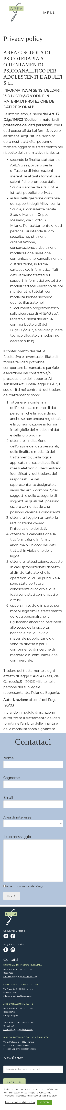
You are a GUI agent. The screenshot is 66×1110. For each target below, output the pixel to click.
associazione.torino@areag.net (18, 1029)
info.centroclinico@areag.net (17, 996)
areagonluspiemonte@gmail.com (20, 1048)
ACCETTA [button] (44, 1102)
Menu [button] (49, 13)
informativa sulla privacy (30, 886)
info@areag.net (11, 1015)
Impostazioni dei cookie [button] (20, 1102)
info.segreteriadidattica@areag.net (20, 976)
